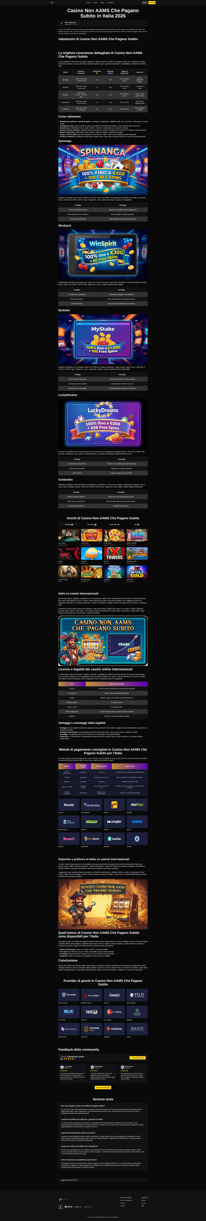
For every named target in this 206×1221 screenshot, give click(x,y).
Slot (135, 524)
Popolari (67, 524)
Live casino (90, 524)
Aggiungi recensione (138, 1057)
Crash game (113, 524)
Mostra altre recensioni (103, 1087)
